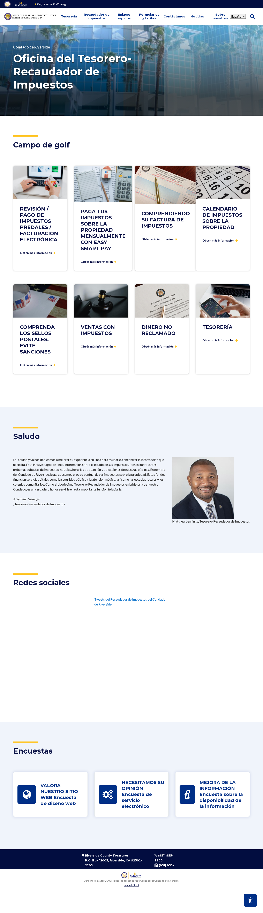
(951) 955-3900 (164, 858)
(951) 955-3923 (164, 867)
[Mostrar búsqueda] (252, 16)
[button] (69, 16)
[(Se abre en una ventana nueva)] (15, 4)
